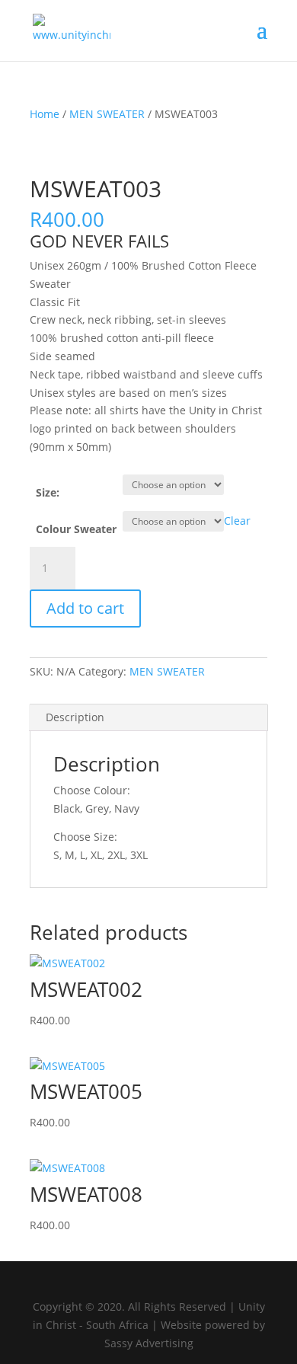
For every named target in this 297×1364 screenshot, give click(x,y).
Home (44, 114)
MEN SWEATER (107, 114)
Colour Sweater (76, 529)
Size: (47, 492)
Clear (237, 520)
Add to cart (85, 608)
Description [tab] (75, 717)
